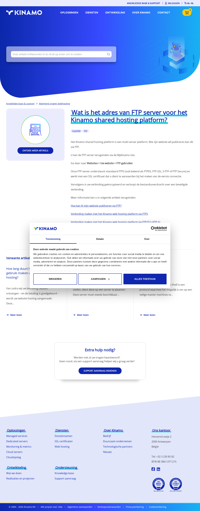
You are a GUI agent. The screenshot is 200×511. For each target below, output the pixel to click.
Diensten (91, 12)
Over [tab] (147, 239)
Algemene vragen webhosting (54, 103)
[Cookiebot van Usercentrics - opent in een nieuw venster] (153, 228)
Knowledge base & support (143, 3)
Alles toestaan (144, 279)
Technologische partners (117, 446)
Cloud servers (14, 452)
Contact (164, 12)
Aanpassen (98, 279)
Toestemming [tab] (53, 239)
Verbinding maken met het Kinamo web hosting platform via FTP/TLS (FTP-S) (115, 222)
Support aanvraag (65, 478)
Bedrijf (107, 436)
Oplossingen (69, 12)
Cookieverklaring (157, 506)
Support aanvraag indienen (100, 370)
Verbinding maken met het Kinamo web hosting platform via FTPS (109, 214)
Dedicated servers (17, 441)
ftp (85, 131)
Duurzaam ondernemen (117, 441)
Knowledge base (64, 473)
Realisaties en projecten (20, 478)
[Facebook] (153, 469)
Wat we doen (14, 473)
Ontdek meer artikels (35, 150)
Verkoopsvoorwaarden (109, 506)
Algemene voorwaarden (80, 506)
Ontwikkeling (115, 12)
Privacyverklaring (135, 506)
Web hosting (62, 446)
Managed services (16, 436)
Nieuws (107, 452)
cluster (76, 131)
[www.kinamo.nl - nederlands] (25, 12)
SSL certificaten (64, 441)
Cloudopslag (13, 457)
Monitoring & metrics (18, 446)
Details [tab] (100, 239)
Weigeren (55, 279)
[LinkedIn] (158, 469)
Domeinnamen (63, 436)
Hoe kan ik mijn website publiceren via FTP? (96, 205)
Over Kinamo (141, 12)
